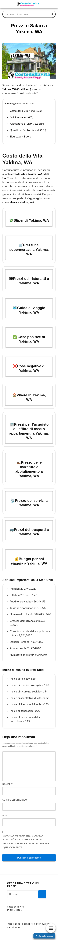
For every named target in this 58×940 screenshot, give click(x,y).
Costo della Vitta (16, 907)
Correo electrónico (15, 800)
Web (4, 816)
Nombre (7, 784)
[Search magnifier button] (52, 14)
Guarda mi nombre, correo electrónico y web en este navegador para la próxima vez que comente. (26, 842)
